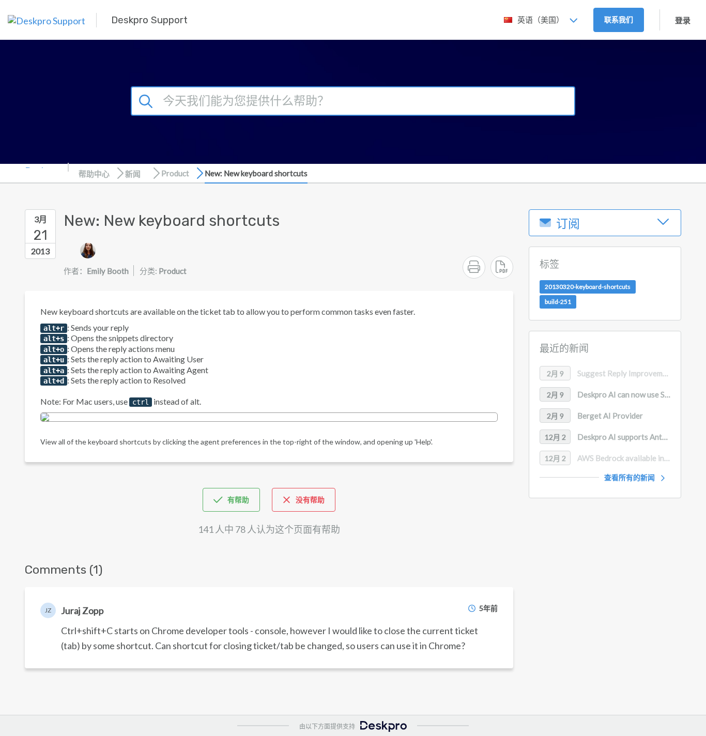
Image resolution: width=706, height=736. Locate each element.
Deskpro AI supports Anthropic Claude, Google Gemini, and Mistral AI (613, 436)
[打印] (474, 267)
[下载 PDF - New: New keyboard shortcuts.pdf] (501, 267)
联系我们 (618, 19)
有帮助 (238, 499)
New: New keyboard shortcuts (256, 173)
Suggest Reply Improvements (612, 373)
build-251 (558, 302)
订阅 (568, 224)
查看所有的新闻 (629, 477)
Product (175, 173)
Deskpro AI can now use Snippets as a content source (614, 394)
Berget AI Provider (595, 415)
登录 (682, 20)
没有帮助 (310, 499)
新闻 (133, 173)
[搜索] (147, 99)
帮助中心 (94, 173)
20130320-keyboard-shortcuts (588, 287)
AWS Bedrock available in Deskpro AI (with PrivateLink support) (613, 458)
